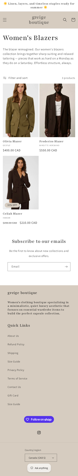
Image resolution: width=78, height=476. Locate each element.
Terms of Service (17, 378)
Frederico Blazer (51, 141)
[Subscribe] (66, 266)
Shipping (13, 353)
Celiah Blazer (12, 213)
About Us (13, 336)
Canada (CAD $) (37, 457)
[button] (5, 20)
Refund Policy (16, 344)
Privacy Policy (16, 370)
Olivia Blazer (12, 141)
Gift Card (13, 395)
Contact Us (14, 387)
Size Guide (14, 361)
